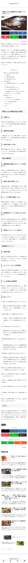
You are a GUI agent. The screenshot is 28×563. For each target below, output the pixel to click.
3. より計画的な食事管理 (11, 101)
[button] (22, 37)
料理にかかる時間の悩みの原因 (11, 72)
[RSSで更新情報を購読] (20, 442)
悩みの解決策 (7, 81)
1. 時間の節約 (8, 97)
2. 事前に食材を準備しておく (12, 87)
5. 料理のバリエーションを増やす (13, 93)
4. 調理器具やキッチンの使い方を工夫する (15, 91)
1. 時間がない (8, 75)
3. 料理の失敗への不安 (10, 79)
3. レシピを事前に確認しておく (12, 89)
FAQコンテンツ (8, 103)
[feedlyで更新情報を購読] (7, 442)
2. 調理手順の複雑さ (10, 77)
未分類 (4, 424)
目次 (12, 70)
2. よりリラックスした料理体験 (12, 99)
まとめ (5, 105)
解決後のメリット (8, 95)
